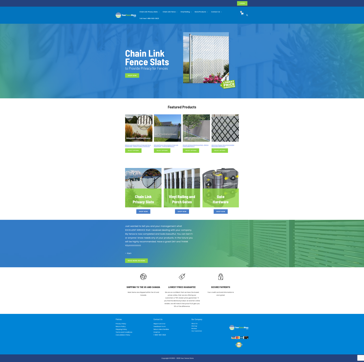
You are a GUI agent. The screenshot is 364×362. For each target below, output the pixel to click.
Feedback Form (160, 326)
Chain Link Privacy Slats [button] (148, 12)
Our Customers (196, 331)
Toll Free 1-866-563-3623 (149, 18)
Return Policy (121, 326)
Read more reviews (136, 260)
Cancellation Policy (123, 335)
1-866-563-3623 (160, 335)
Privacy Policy (121, 324)
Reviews (194, 328)
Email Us (157, 332)
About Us (194, 324)
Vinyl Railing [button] (185, 12)
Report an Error (159, 324)
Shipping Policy (121, 329)
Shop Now (132, 75)
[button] (242, 3)
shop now (143, 211)
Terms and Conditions (124, 332)
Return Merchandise (161, 329)
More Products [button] (200, 12)
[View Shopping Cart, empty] (242, 15)
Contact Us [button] (215, 12)
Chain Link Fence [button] (169, 12)
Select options (133, 150)
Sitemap (194, 326)
